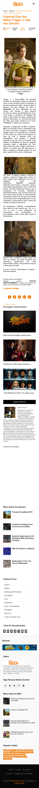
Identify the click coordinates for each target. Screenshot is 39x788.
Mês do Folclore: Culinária (23, 548)
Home (5, 11)
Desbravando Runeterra (13, 592)
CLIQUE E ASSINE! (11, 288)
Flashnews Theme (17, 781)
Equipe (18, 769)
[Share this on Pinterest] (19, 297)
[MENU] (34, 3)
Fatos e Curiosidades (12, 606)
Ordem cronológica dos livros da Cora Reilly (22, 525)
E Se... (6, 599)
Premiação (7, 759)
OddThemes (19, 783)
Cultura (6, 588)
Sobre (11, 769)
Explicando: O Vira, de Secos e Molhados (21, 562)
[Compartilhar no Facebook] (9, 297)
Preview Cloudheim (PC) (22, 512)
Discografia (8, 595)
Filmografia (8, 610)
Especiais (13, 752)
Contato (9, 773)
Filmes (22, 28)
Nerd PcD (7, 613)
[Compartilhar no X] (14, 297)
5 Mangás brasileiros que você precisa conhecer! (22, 733)
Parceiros (27, 769)
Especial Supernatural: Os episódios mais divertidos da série (23, 538)
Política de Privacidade (23, 773)
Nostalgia (22, 754)
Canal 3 (7, 585)
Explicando (8, 602)
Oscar (24, 757)
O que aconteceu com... (12, 617)
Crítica (13, 750)
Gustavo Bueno (7, 29)
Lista (15, 754)
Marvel (11, 11)
